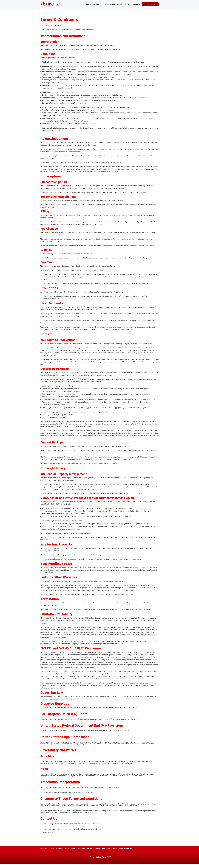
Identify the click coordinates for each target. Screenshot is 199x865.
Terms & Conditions (126, 849)
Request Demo (150, 4)
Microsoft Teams (108, 4)
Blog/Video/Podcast (132, 4)
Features (87, 4)
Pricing (96, 4)
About (119, 4)
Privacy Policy (112, 849)
